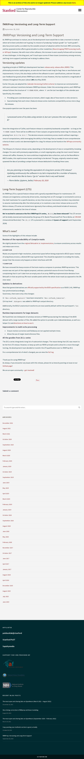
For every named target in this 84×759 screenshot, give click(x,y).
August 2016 (7, 575)
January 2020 (7, 466)
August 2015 (7, 591)
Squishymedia (8, 646)
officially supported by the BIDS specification (44, 287)
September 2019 (8, 477)
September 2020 (8, 445)
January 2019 (7, 510)
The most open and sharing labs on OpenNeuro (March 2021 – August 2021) (27, 701)
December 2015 (8, 586)
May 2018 (6, 537)
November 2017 (8, 548)
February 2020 (7, 461)
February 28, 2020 (41, 180)
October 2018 (7, 515)
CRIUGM (78, 217)
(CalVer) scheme (40, 84)
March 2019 (6, 499)
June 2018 (6, 531)
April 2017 (6, 564)
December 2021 (8, 423)
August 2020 (7, 450)
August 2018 (7, 526)
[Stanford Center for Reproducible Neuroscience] (19, 10)
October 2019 (7, 472)
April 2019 (6, 493)
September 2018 (8, 521)
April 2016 (6, 580)
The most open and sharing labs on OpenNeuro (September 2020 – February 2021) (29, 719)
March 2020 (6, 456)
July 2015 (6, 596)
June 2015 (6, 602)
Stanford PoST (9, 639)
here (74, 3)
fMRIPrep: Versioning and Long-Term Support (17, 736)
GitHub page (7, 366)
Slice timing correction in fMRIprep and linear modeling (20, 710)
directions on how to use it (23, 323)
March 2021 (6, 434)
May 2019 (6, 488)
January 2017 (7, 569)
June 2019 (6, 483)
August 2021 (7, 428)
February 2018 (7, 542)
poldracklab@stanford (12, 633)
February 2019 (7, 504)
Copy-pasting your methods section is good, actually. (20, 727)
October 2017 (7, 553)
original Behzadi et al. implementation (38, 243)
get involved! (29, 370)
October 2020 (7, 439)
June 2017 (6, 558)
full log (51, 352)
